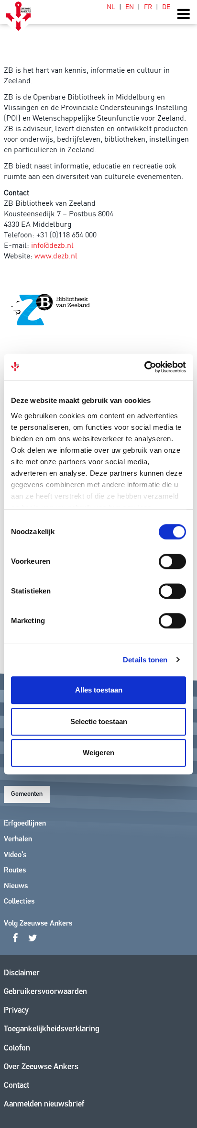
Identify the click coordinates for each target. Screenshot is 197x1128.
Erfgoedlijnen (25, 823)
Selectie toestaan (98, 721)
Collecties (19, 901)
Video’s (15, 855)
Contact (16, 1086)
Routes (15, 870)
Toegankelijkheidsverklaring (51, 1029)
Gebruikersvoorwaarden (45, 992)
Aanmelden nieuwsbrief (44, 1104)
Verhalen (18, 839)
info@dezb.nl (52, 244)
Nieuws (16, 886)
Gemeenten (27, 794)
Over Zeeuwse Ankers (41, 1067)
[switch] (172, 561)
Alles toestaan (98, 690)
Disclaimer (22, 973)
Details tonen (145, 660)
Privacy (16, 1010)
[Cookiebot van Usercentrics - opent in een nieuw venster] (144, 367)
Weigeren (98, 752)
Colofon (17, 1048)
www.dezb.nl (55, 255)
